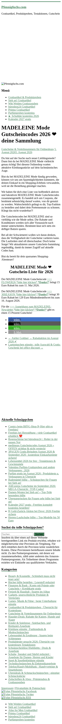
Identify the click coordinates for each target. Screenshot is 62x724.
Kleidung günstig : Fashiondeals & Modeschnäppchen (27, 631)
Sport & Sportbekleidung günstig (26, 660)
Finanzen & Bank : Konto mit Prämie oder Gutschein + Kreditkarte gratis (31, 587)
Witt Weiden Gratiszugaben (23, 103)
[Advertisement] (31, 49)
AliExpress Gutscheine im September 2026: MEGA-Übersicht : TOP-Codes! (32, 488)
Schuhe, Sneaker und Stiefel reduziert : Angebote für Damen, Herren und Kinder (30, 656)
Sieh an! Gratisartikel (19, 100)
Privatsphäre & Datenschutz (30, 688)
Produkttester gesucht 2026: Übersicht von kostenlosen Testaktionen (31, 643)
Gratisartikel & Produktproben (24, 97)
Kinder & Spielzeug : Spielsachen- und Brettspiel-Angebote (29, 624)
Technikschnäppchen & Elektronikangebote (32, 663)
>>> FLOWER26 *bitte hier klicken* (26, 281)
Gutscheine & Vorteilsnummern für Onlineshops (27, 149)
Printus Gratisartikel (19, 109)
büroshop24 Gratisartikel (21, 106)
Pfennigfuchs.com (13, 7)
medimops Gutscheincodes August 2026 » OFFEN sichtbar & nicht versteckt (31, 447)
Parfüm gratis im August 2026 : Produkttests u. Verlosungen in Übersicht (33, 475)
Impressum (7, 688)
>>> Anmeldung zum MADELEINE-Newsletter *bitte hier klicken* (26, 308)
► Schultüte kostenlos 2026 (23, 116)
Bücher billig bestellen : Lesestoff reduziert (31, 582)
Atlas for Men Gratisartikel (22, 710)
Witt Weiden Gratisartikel (22, 703)
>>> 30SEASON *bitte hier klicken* (26, 293)
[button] (14, 319)
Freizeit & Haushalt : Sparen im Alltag (29, 591)
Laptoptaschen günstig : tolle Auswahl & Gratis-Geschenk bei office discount (34, 346)
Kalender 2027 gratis (19, 119)
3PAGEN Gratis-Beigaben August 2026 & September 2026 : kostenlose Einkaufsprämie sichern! (32, 454)
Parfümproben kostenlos (21, 112)
